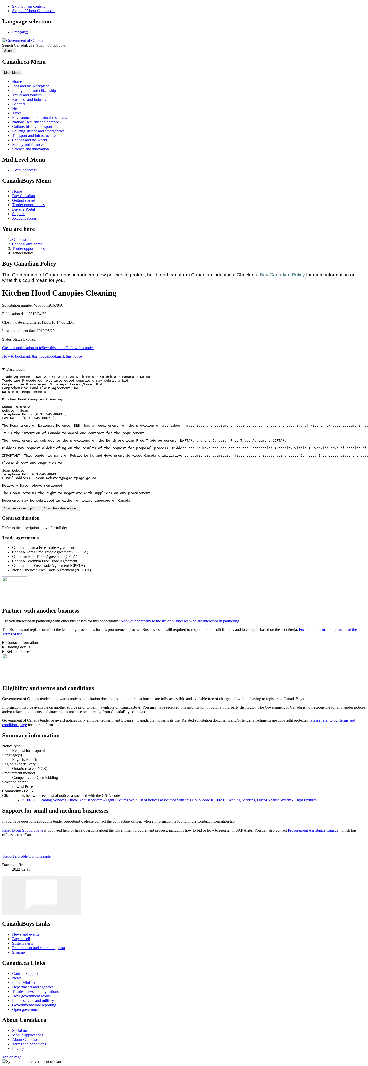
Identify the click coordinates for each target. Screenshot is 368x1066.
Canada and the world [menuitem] (29, 140)
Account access (24, 170)
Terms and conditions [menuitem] (29, 1044)
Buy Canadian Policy (282, 274)
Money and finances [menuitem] (28, 144)
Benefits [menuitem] (18, 104)
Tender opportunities (28, 205)
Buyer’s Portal (23, 209)
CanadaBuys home (27, 244)
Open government (26, 1009)
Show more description (21, 508)
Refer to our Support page (22, 830)
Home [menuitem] (17, 81)
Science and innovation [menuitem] (30, 149)
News (16, 978)
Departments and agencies (32, 987)
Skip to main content (28, 6)
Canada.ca (20, 239)
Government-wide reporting (34, 1005)
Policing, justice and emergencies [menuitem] (38, 131)
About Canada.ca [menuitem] (26, 1039)
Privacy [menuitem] (18, 1048)
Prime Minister (23, 982)
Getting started (23, 200)
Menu (12, 73)
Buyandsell (21, 939)
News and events (25, 934)
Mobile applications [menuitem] (27, 1035)
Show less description (61, 508)
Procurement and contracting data (38, 948)
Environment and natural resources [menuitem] (39, 117)
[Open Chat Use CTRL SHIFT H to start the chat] (41, 895)
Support (18, 214)
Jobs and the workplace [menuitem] (30, 86)
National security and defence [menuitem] (35, 122)
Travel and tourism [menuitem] (27, 95)
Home (17, 191)
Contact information (22, 642)
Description (15, 369)
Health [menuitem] (17, 108)
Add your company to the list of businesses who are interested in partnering (179, 621)
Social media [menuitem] (22, 1030)
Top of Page (11, 1057)
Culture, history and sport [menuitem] (32, 126)
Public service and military (33, 1000)
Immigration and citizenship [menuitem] (34, 90)
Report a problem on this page (27, 856)
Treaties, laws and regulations (35, 991)
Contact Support (25, 973)
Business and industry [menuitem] (29, 99)
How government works (31, 996)
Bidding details (18, 647)
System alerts (22, 943)
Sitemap (18, 952)
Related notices (18, 651)
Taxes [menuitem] (16, 113)
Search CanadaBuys (18, 45)
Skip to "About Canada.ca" (33, 11)
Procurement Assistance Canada (313, 830)
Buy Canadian (23, 196)
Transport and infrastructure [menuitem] (34, 135)
